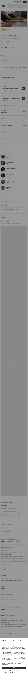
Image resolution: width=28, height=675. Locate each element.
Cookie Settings (14, 670)
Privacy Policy (5, 664)
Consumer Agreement (10, 663)
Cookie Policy (13, 672)
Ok (14, 667)
